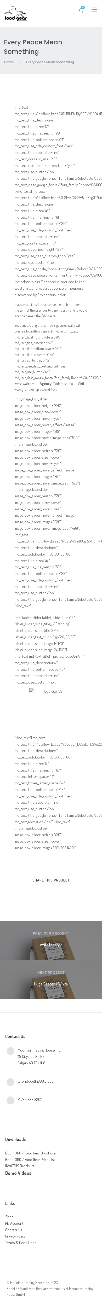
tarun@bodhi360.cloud (36, 1081)
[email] (75, 891)
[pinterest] (56, 891)
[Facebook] (11, 1274)
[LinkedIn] (25, 1274)
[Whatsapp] (52, 1274)
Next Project (51, 972)
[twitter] (36, 891)
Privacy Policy (15, 1236)
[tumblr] (65, 891)
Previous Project (51, 933)
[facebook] (27, 891)
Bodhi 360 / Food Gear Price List (30, 1159)
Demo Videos (18, 1173)
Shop (9, 1216)
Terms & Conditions (20, 1242)
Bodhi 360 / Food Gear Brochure (30, 1153)
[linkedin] (46, 891)
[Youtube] (38, 1274)
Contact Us (13, 1229)
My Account (14, 1223)
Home (9, 62)
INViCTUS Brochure (20, 1165)
